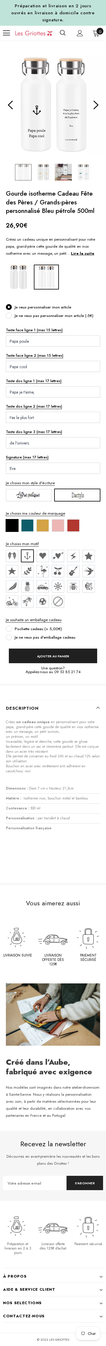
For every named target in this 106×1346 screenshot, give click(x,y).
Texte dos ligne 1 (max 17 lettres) (34, 381)
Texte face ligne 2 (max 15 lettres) (34, 355)
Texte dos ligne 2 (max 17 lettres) (34, 406)
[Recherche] (63, 33)
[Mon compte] (80, 33)
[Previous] (10, 105)
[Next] (95, 105)
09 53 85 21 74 (67, 672)
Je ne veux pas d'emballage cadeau (45, 637)
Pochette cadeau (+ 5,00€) (38, 629)
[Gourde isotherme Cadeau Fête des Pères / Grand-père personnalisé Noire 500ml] (18, 276)
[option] (53, 105)
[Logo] (29, 33)
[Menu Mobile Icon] (6, 33)
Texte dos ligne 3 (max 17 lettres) (34, 432)
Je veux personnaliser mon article (43, 307)
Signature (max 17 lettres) (27, 457)
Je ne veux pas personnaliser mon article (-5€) (54, 315)
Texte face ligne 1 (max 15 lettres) (34, 330)
